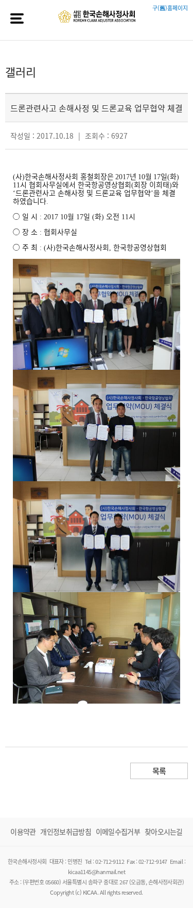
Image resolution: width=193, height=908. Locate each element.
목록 (159, 771)
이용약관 (23, 831)
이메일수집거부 (118, 831)
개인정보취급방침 (65, 831)
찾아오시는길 (164, 831)
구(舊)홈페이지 (170, 8)
